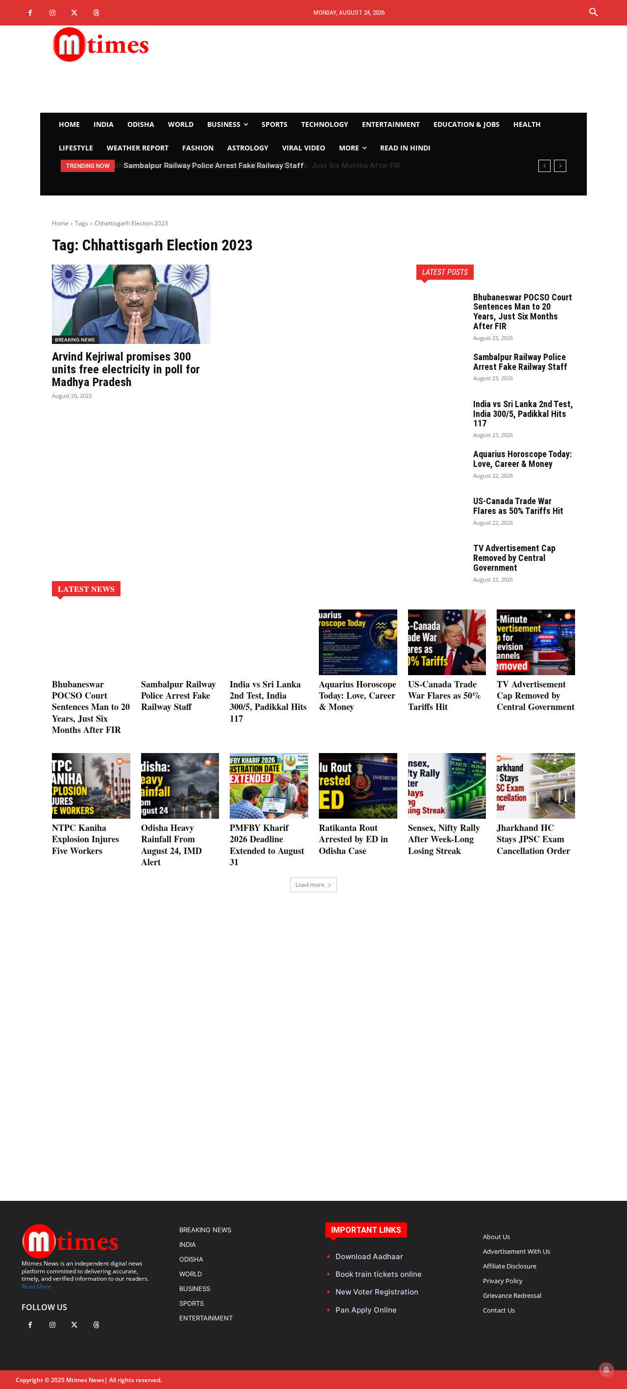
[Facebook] (30, 13)
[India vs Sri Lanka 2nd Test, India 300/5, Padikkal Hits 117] (440, 416)
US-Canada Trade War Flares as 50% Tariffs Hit (518, 506)
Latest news (86, 588)
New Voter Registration (377, 1291)
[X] (74, 13)
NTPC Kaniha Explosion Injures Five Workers (85, 839)
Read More (36, 1286)
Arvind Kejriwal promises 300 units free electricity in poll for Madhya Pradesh (126, 370)
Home (60, 223)
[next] (560, 166)
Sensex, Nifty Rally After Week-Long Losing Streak (444, 839)
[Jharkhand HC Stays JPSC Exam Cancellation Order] (536, 786)
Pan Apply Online (366, 1310)
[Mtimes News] (131, 44)
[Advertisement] (404, 69)
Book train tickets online (379, 1274)
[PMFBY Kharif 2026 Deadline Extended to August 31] (269, 786)
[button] (593, 12)
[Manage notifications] (606, 1370)
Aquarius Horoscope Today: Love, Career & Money (522, 459)
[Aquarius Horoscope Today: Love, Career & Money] (440, 466)
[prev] (544, 166)
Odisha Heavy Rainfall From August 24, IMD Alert (171, 844)
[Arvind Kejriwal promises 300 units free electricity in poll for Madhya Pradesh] (131, 304)
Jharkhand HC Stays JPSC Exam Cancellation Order (533, 839)
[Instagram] (52, 13)
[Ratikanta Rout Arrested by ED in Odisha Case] (358, 786)
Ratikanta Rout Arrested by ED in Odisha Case (353, 839)
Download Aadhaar (369, 1256)
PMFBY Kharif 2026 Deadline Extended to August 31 (267, 844)
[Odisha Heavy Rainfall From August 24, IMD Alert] (180, 786)
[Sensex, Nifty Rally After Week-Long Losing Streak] (447, 786)
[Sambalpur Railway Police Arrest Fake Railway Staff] (440, 369)
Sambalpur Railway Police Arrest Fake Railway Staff (212, 165)
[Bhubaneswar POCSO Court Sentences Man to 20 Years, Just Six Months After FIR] (440, 309)
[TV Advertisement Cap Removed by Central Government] (440, 560)
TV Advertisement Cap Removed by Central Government (514, 558)
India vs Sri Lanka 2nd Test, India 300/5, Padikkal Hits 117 (523, 414)
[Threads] (96, 13)
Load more (310, 884)
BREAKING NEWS (75, 339)
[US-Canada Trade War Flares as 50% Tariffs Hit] (440, 513)
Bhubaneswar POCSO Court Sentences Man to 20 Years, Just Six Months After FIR (522, 311)
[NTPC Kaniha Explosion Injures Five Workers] (91, 786)
